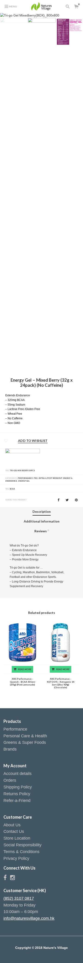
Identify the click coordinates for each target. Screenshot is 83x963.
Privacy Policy (16, 858)
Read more (24, 669)
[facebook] (6, 878)
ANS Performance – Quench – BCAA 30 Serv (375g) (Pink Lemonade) (22, 682)
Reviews (41, 531)
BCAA (12, 489)
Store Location (16, 838)
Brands (10, 749)
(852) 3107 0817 (18, 898)
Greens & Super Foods (24, 742)
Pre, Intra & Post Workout (48, 478)
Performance (25, 478)
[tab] (41, 512)
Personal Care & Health (25, 736)
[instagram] (12, 878)
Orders (9, 780)
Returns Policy (16, 793)
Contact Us (13, 831)
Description (42, 511)
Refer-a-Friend (16, 800)
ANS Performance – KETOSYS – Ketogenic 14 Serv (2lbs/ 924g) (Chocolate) (60, 683)
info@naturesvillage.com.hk (28, 918)
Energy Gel (24, 481)
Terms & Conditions (21, 851)
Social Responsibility (22, 845)
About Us (12, 825)
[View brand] (22, 457)
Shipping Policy (17, 787)
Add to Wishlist (32, 441)
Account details (17, 773)
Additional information (41, 521)
